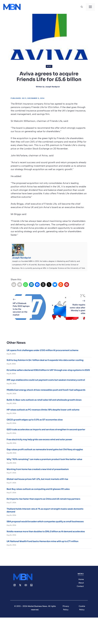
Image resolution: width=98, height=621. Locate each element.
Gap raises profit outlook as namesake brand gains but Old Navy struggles (45, 449)
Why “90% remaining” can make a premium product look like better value (44, 459)
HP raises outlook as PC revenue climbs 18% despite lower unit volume (43, 409)
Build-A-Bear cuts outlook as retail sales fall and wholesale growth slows (44, 400)
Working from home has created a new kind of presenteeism (38, 469)
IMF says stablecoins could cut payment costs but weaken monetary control (46, 380)
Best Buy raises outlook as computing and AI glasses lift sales (38, 489)
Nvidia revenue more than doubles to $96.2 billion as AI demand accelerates (46, 531)
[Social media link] (14, 585)
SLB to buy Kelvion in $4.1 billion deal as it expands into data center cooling (45, 360)
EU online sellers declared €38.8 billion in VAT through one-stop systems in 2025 (48, 370)
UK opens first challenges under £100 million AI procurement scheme (42, 350)
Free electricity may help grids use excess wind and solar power (39, 439)
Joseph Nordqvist (52, 87)
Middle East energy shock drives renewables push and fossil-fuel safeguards (46, 390)
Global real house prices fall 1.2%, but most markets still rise (37, 479)
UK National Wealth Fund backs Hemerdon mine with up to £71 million (42, 541)
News (49, 66)
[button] (82, 7)
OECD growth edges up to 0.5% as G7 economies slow (35, 419)
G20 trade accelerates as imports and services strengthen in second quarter (46, 429)
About (81, 583)
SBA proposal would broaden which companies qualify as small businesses (45, 521)
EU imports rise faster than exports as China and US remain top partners (43, 499)
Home (81, 579)
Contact (80, 586)
